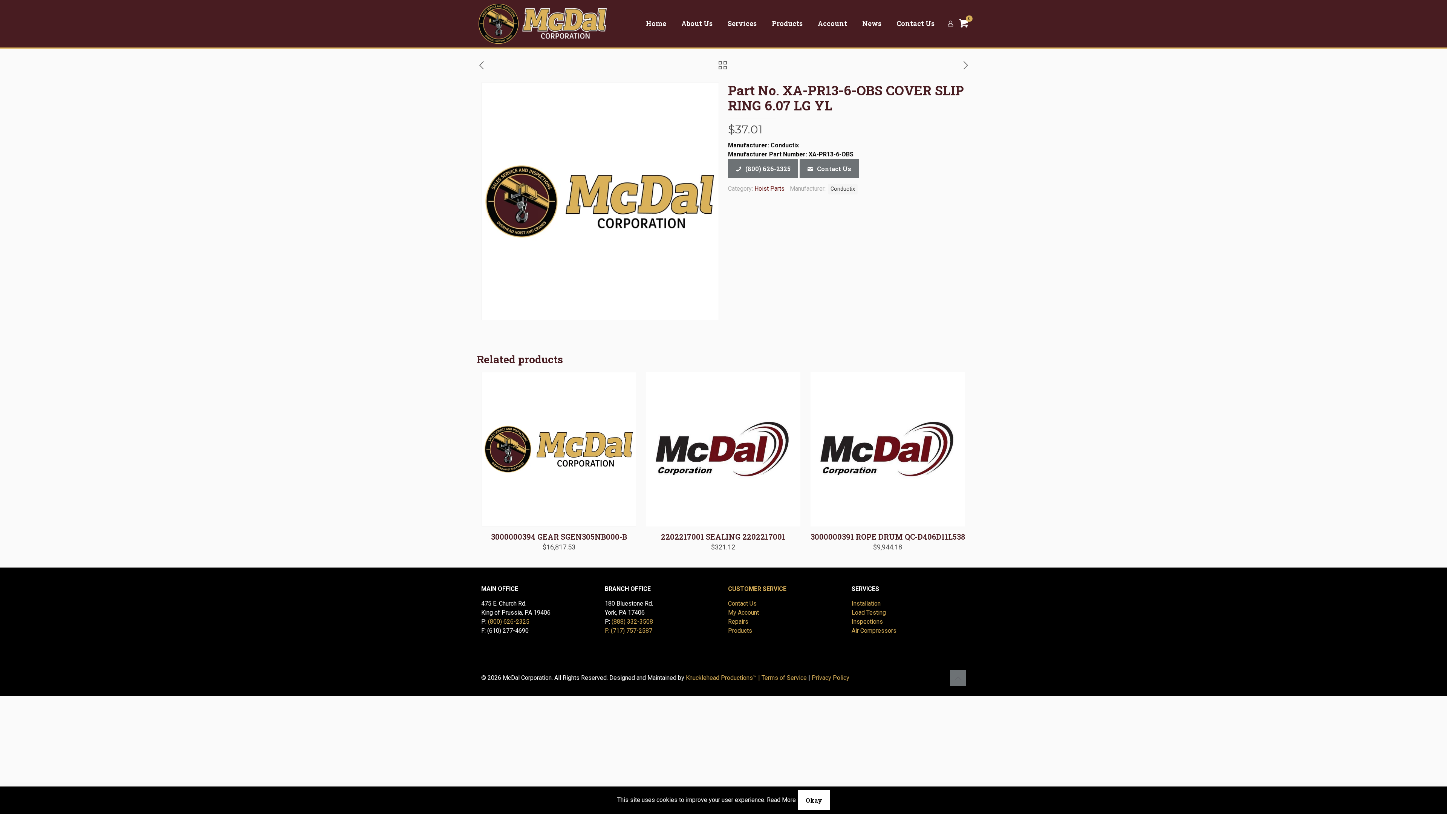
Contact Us (742, 603)
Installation (866, 603)
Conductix (843, 189)
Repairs (738, 621)
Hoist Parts (769, 188)
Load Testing (869, 612)
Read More (781, 799)
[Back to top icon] (958, 678)
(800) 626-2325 (508, 621)
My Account (743, 612)
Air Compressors (874, 630)
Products (740, 630)
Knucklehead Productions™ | (724, 677)
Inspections (867, 621)
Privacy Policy (830, 677)
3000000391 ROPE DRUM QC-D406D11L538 (888, 537)
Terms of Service (784, 677)
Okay (814, 800)
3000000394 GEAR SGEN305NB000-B (559, 537)
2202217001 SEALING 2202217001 (723, 537)
